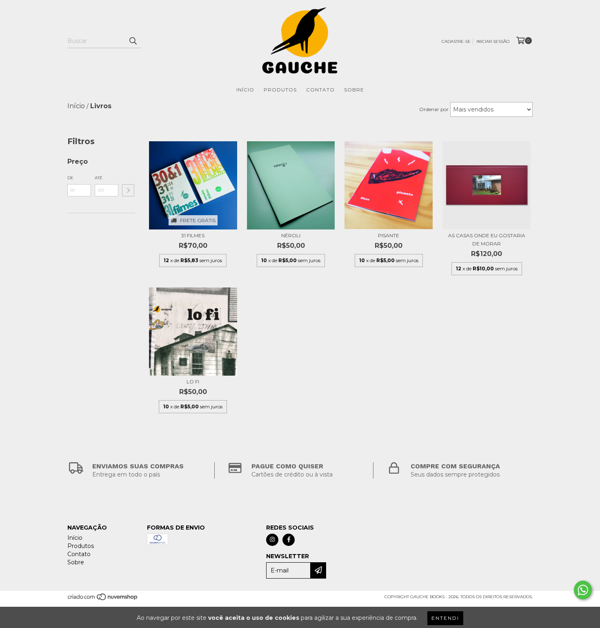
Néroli (290, 235)
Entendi (445, 618)
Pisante (388, 235)
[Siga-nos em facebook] (288, 540)
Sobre (354, 90)
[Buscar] (132, 40)
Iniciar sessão (492, 41)
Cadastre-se (456, 41)
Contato (320, 90)
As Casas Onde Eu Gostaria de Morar (486, 239)
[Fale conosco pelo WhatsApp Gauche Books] (583, 590)
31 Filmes (192, 235)
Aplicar (128, 190)
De (70, 177)
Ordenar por (434, 109)
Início (245, 90)
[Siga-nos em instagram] (272, 540)
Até (98, 177)
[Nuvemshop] (103, 599)
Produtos (280, 90)
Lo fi (193, 382)
